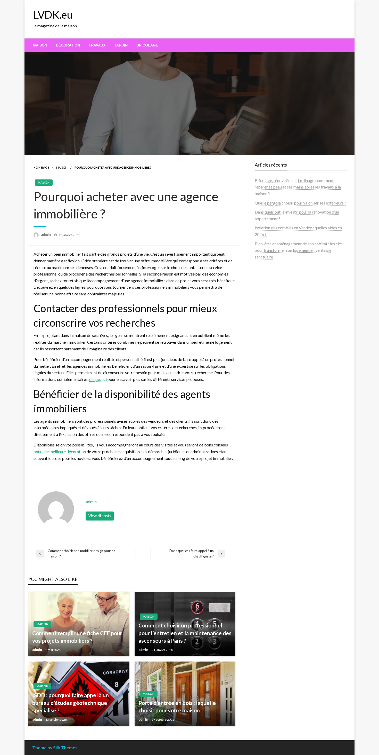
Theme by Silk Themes (54, 747)
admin (46, 234)
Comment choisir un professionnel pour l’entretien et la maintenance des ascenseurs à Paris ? (185, 633)
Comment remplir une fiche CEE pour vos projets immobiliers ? (77, 637)
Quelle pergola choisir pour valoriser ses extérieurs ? (300, 202)
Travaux (97, 45)
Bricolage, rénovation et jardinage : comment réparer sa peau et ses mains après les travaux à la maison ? (298, 187)
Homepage (41, 167)
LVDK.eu (53, 15)
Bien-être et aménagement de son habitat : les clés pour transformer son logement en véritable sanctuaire (299, 250)
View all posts (99, 516)
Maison (40, 45)
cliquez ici (98, 379)
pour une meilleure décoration (60, 451)
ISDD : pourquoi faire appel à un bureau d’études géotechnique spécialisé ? (70, 702)
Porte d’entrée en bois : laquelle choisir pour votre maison (177, 706)
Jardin (121, 45)
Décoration (68, 45)
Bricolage (147, 45)
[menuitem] (40, 45)
